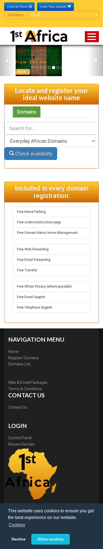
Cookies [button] (17, 525)
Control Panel (20, 438)
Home (13, 351)
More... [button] (23, 71)
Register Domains (23, 358)
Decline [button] (19, 539)
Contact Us (17, 407)
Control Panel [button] (17, 7)
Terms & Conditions (25, 389)
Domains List (19, 364)
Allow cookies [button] (50, 539)
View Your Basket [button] (54, 7)
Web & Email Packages (28, 382)
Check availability (33, 153)
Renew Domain (21, 444)
